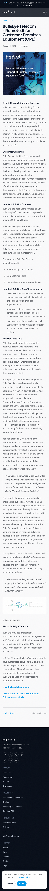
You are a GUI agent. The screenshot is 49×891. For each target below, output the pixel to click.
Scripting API (8, 811)
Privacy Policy (24, 877)
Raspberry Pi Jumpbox (12, 807)
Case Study (9, 21)
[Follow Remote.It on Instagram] (16, 754)
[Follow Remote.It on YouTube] (10, 760)
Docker (6, 802)
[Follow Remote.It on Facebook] (5, 760)
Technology (8, 777)
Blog (5, 852)
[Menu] (43, 12)
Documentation (9, 823)
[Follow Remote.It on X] (10, 754)
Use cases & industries (13, 798)
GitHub (6, 827)
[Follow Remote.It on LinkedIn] (5, 754)
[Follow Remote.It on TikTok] (22, 754)
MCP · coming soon (11, 836)
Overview (6, 773)
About (5, 848)
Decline (10, 883)
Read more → (27, 5)
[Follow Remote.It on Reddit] (16, 760)
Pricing (6, 781)
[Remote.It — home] (9, 12)
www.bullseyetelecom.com (16, 687)
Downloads (7, 786)
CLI (4, 832)
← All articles (9, 713)
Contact (6, 861)
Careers (6, 857)
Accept (21, 883)
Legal (5, 866)
